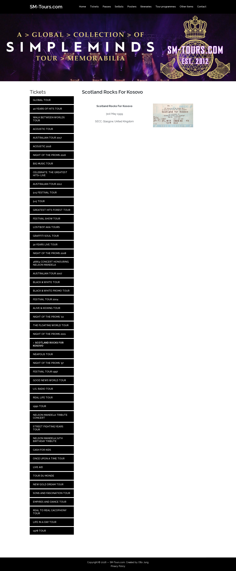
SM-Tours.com (46, 6)
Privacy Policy (118, 566)
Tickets (38, 92)
